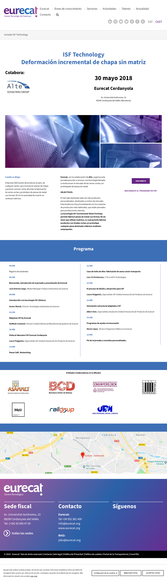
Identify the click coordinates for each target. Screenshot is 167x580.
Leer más (33, 576)
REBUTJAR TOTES (131, 573)
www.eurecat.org (69, 528)
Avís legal (57, 554)
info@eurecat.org (69, 523)
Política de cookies (93, 554)
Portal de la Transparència (115, 554)
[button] (57, 14)
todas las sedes (22, 533)
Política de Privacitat (73, 554)
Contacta (47, 554)
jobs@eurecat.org (69, 540)
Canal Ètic (134, 554)
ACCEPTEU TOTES (153, 573)
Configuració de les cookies (104, 573)
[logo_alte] (18, 81)
